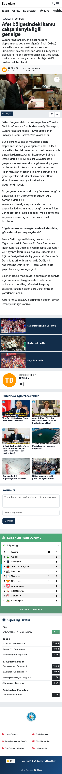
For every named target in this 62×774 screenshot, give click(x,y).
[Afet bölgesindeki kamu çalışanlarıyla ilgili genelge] (31, 92)
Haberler (6, 19)
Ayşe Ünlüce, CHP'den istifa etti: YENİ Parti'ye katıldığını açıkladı (44, 420)
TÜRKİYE (44, 11)
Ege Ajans (9, 3)
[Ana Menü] (57, 3)
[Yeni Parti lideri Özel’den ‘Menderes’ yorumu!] (16, 408)
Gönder (8, 521)
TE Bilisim (24, 378)
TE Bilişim (38, 770)
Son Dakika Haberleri (14, 748)
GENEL (16, 11)
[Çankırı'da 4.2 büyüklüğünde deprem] (16, 466)
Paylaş (9, 114)
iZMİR (5, 11)
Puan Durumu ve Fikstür (16, 741)
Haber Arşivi (41, 748)
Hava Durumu (12, 734)
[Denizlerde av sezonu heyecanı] (46, 436)
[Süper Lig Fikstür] (58, 620)
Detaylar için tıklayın (31, 609)
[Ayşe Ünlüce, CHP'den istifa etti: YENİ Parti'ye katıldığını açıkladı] (46, 408)
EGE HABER (29, 11)
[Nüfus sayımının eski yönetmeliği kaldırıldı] (46, 466)
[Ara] (53, 3)
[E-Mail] (21, 384)
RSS (12, 761)
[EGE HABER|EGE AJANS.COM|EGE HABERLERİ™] (31, 716)
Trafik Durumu (42, 734)
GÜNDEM (19, 19)
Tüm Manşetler (43, 741)
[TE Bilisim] (9, 380)
